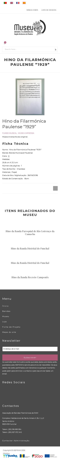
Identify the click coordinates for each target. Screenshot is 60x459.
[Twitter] (11, 395)
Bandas (6, 311)
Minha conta (32, 10)
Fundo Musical (9, 133)
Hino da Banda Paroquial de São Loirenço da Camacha (30, 232)
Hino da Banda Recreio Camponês (30, 277)
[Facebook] (4, 395)
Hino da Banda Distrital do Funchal (30, 248)
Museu (5, 316)
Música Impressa (26, 133)
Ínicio (5, 306)
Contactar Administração (16, 441)
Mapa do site (9, 332)
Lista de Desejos (49, 10)
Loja (4, 322)
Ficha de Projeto (11, 327)
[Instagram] (17, 395)
